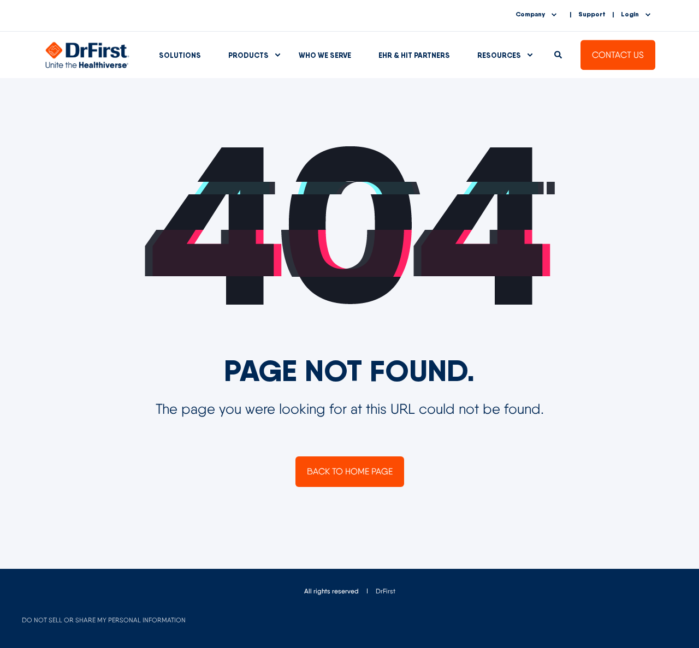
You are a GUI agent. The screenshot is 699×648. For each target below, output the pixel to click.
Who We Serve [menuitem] (325, 55)
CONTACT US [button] (618, 55)
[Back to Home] (87, 54)
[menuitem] (385, 591)
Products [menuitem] (248, 55)
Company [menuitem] (530, 14)
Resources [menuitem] (499, 55)
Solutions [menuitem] (180, 55)
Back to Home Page (350, 471)
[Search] (559, 54)
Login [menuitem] (630, 14)
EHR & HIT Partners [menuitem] (414, 55)
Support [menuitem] (592, 14)
